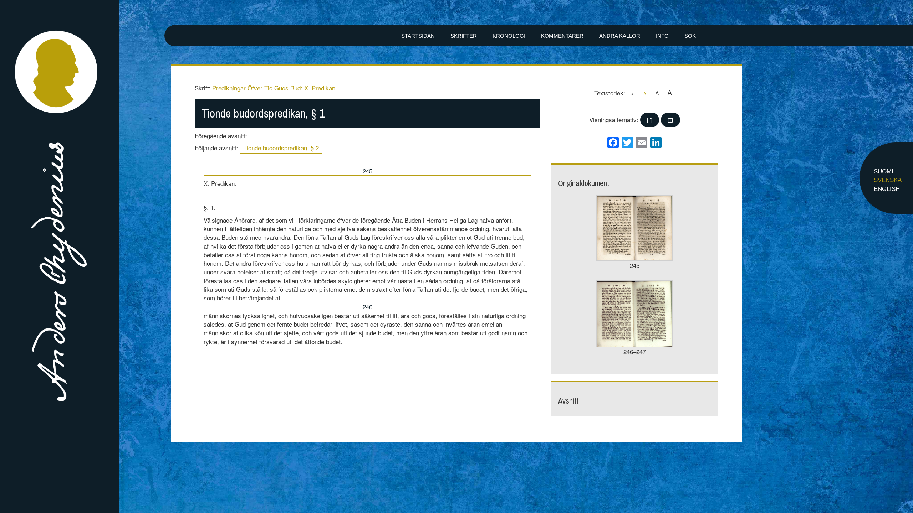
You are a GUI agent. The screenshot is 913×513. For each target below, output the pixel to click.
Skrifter (463, 36)
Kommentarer (562, 36)
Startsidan (418, 36)
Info (662, 36)
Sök (690, 36)
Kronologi (509, 36)
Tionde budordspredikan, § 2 (281, 147)
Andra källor (619, 36)
